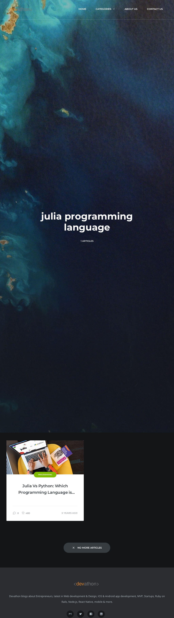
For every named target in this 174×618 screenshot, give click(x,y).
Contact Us (155, 9)
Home (82, 9)
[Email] (70, 614)
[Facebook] (90, 614)
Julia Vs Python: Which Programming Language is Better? (45, 490)
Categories (103, 9)
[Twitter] (80, 614)
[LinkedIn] (101, 614)
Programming (45, 475)
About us (131, 9)
